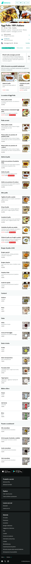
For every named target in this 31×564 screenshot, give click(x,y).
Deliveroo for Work (7, 484)
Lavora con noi (6, 508)
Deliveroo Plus (6, 482)
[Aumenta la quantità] (15, 80)
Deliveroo (5, 3)
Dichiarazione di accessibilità (10, 552)
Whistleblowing (6, 544)
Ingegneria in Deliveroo (8, 528)
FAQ (4, 531)
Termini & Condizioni (8, 536)
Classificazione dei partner (9, 546)
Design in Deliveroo (7, 525)
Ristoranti (5, 505)
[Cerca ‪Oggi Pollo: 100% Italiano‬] (17, 2)
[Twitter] (5, 561)
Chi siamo (5, 517)
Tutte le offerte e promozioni (10, 496)
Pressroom (5, 520)
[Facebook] (2, 561)
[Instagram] (8, 561)
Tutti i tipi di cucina (7, 494)
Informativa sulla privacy (9, 539)
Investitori (5, 523)
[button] (9, 82)
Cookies (5, 541)
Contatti (5, 533)
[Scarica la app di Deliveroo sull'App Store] (6, 471)
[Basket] (20, 2)
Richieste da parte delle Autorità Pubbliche (13, 549)
